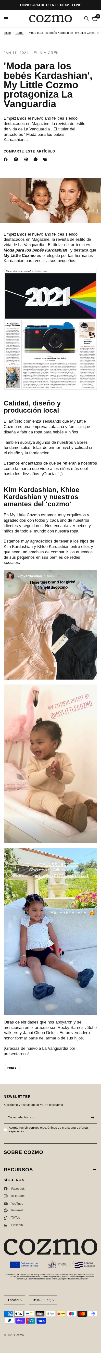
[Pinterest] (27, 159)
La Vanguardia (31, 244)
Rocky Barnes (71, 1027)
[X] (17, 159)
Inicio (7, 33)
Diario (19, 33)
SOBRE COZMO (23, 1152)
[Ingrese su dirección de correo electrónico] (92, 1118)
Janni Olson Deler (39, 1032)
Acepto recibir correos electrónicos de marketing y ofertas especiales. (48, 1129)
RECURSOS (18, 1169)
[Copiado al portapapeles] (46, 159)
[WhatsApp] (36, 159)
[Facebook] (7, 159)
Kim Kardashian (18, 546)
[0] (93, 18)
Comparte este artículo (29, 151)
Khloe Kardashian (53, 546)
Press (11, 1067)
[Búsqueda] (86, 18)
